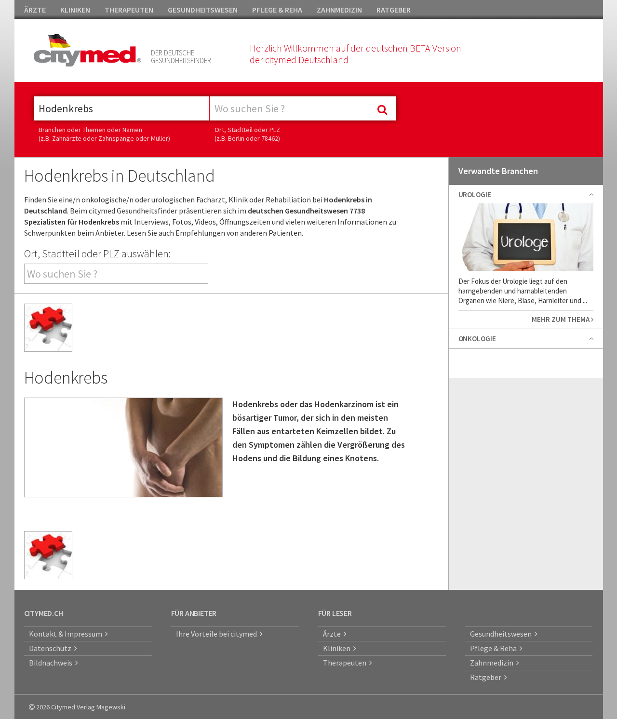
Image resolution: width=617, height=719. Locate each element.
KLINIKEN (75, 9)
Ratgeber (487, 677)
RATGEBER (393, 9)
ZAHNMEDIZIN (339, 9)
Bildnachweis (52, 662)
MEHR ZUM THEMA (561, 319)
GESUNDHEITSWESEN (203, 9)
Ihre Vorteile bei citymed (218, 634)
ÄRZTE (35, 9)
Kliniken (338, 648)
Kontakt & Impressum (67, 634)
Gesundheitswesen (502, 634)
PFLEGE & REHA (277, 9)
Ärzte (333, 634)
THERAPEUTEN (129, 9)
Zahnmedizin (493, 662)
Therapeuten (346, 662)
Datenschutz (51, 648)
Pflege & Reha (495, 648)
